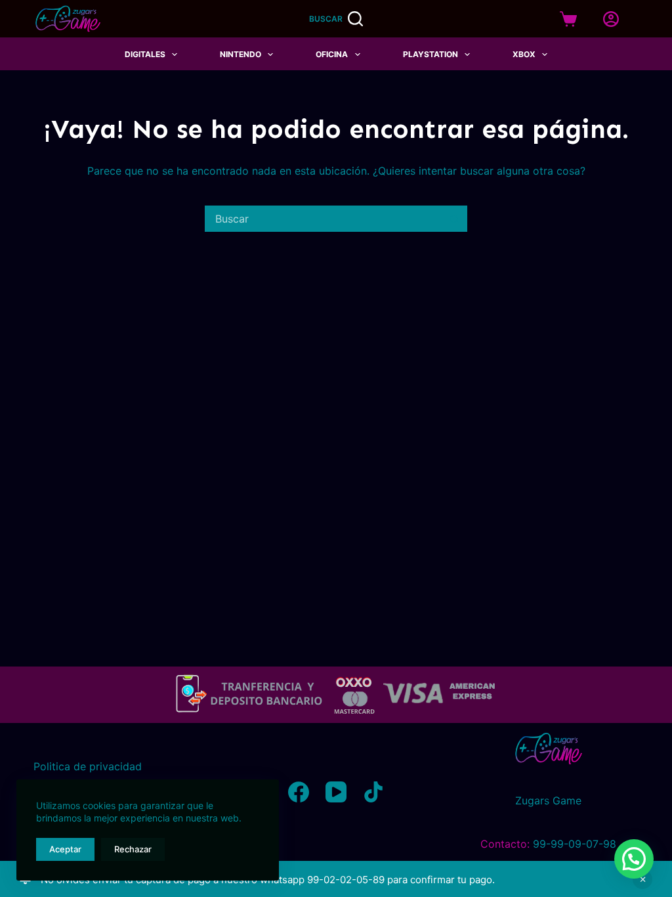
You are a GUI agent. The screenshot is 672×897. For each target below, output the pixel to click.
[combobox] (323, 219)
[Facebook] (298, 791)
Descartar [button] (642, 879)
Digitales (145, 54)
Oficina (332, 54)
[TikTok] (373, 791)
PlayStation (430, 54)
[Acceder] (611, 19)
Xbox (524, 54)
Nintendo (240, 54)
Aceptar (65, 849)
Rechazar (133, 849)
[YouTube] (336, 791)
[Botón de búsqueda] (454, 218)
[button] (634, 859)
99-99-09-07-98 (574, 843)
